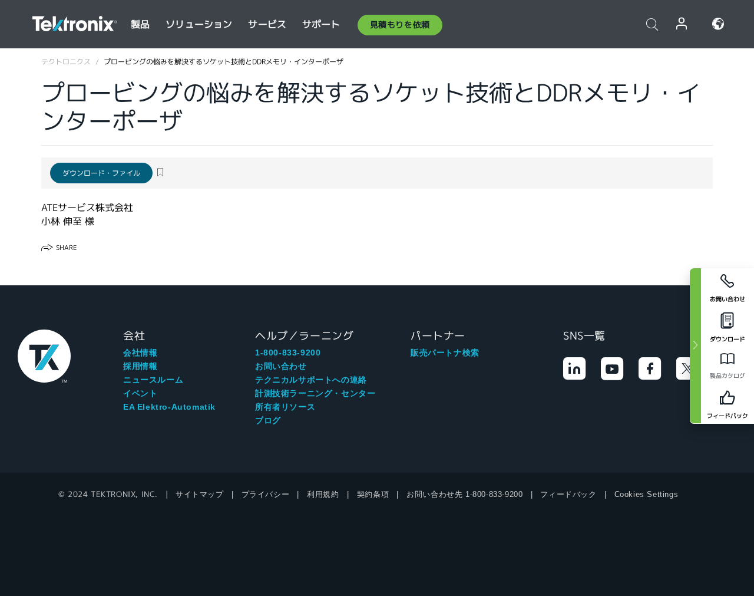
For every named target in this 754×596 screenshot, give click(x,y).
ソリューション (199, 24)
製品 (140, 24)
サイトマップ (200, 494)
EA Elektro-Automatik (169, 406)
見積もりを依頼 (400, 25)
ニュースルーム (153, 379)
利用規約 (323, 494)
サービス (267, 24)
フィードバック (568, 494)
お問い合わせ (281, 366)
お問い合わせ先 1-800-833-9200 (464, 494)
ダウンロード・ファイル (101, 173)
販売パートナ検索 (445, 352)
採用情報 (140, 366)
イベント (140, 393)
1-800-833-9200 (287, 352)
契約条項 (373, 494)
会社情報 (140, 352)
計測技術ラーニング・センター (315, 393)
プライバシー (266, 494)
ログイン (682, 23)
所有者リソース (285, 406)
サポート (321, 24)
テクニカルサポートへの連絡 (311, 379)
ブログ (268, 420)
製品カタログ (727, 375)
